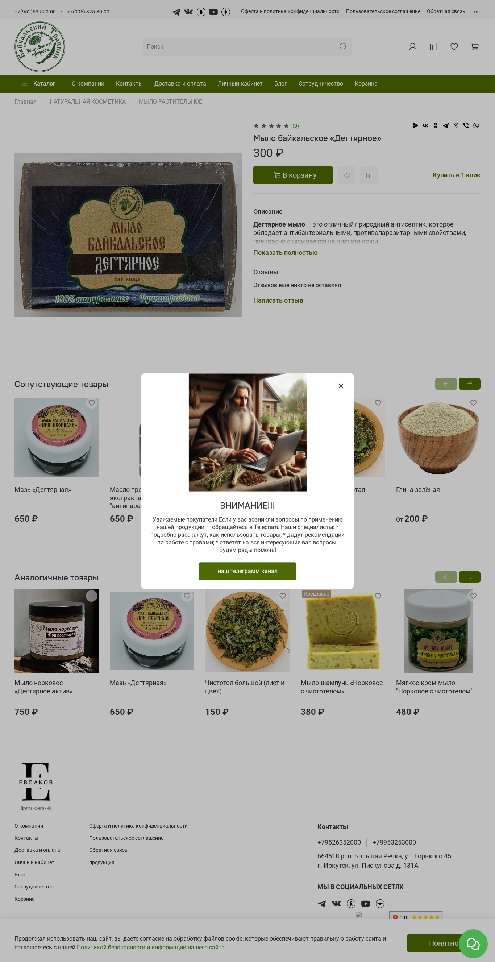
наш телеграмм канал (248, 570)
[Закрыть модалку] (341, 386)
